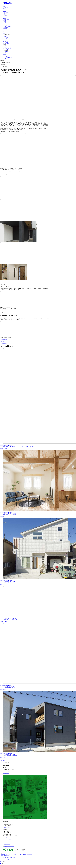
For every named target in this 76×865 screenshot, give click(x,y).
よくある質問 (5, 12)
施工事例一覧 (5, 16)
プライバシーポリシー (7, 26)
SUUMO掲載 (5, 42)
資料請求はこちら (6, 827)
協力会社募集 (5, 51)
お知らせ (4, 55)
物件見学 (2, 854)
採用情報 (4, 20)
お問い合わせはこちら (7, 837)
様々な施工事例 (6, 19)
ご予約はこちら (6, 773)
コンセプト (5, 9)
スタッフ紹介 (5, 25)
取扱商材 (4, 11)
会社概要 (4, 21)
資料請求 (4, 31)
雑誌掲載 (4, 18)
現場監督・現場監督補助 (7, 47)
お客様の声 (5, 13)
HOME (4, 6)
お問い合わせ (5, 27)
